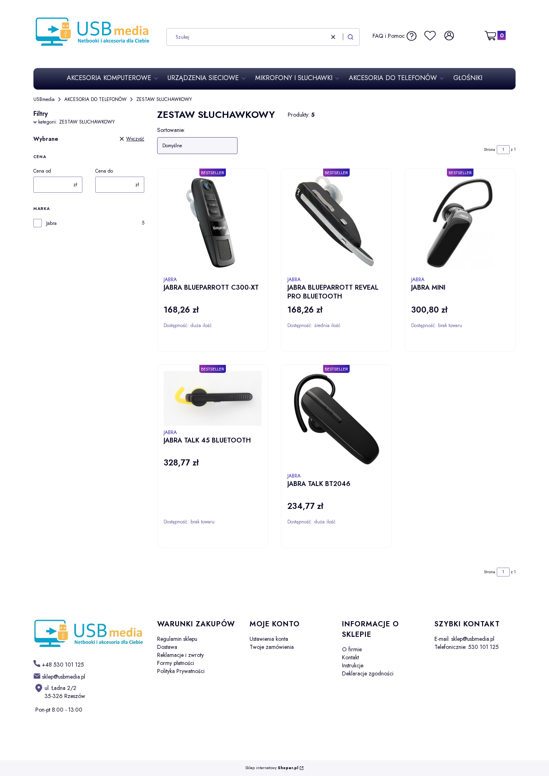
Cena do (104, 171)
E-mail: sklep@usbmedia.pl (464, 639)
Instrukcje (352, 665)
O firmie (352, 649)
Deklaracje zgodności (367, 673)
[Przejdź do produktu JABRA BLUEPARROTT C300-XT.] (213, 224)
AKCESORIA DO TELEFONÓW (95, 99)
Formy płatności (175, 663)
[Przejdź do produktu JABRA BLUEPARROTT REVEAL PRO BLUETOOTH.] (336, 224)
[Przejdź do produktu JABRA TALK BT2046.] (336, 420)
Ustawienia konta (269, 639)
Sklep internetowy (271, 768)
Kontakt (350, 657)
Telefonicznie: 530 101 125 (466, 647)
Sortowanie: (171, 130)
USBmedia (44, 99)
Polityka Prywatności (181, 671)
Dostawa (167, 647)
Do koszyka (235, 353)
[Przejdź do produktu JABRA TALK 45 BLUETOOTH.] (213, 398)
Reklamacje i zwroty (180, 655)
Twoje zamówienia (272, 647)
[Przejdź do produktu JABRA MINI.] (460, 224)
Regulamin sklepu (177, 639)
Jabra (51, 223)
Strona (489, 149)
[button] (350, 37)
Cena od (42, 171)
